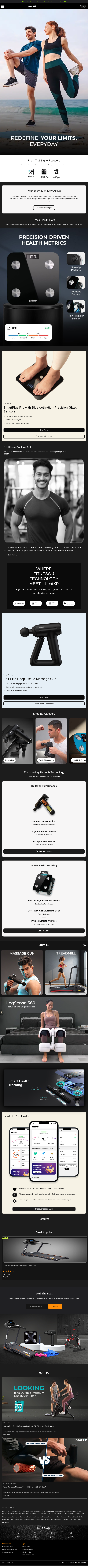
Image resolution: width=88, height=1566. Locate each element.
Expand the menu (2, 7)
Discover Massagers (44, 208)
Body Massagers (46, 760)
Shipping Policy (26, 1552)
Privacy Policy (26, 1546)
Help (82, 6)
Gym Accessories (7, 1552)
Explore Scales (44, 931)
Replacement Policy (28, 1549)
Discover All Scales (44, 436)
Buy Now (44, 430)
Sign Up (55, 1306)
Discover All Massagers (44, 704)
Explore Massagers (44, 851)
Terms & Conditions (28, 1555)
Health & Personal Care (9, 1549)
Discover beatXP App (44, 1209)
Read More (5, 1522)
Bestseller (9, 760)
